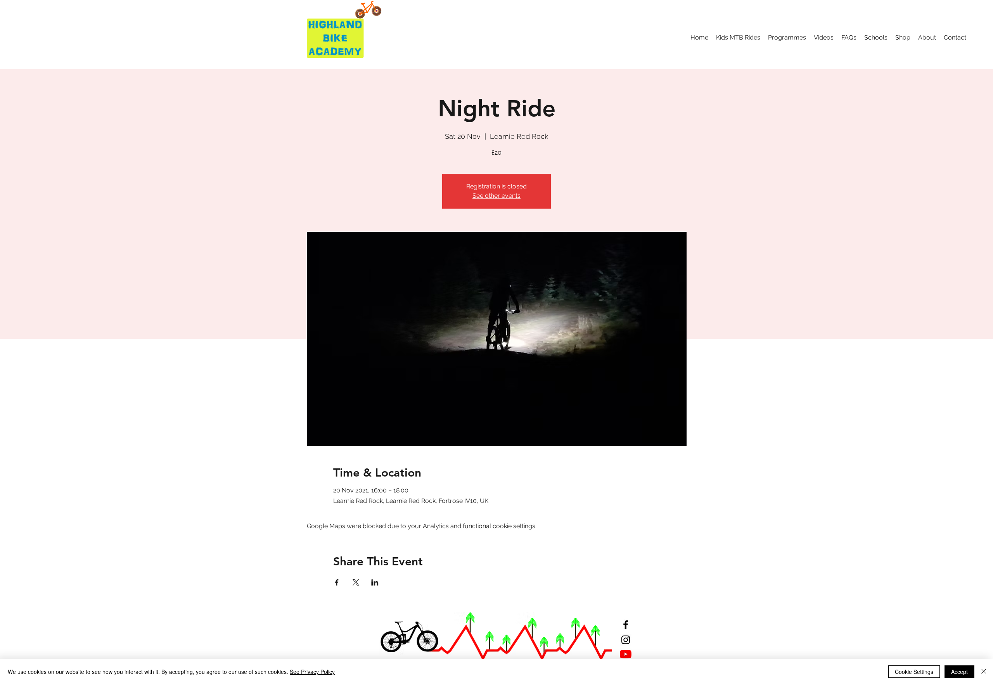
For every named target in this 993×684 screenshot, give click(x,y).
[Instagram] (625, 640)
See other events (496, 195)
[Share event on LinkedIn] (375, 582)
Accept (959, 671)
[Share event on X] (356, 582)
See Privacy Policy (312, 671)
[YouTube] (625, 654)
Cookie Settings (914, 671)
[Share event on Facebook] (337, 582)
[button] (738, 37)
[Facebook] (625, 624)
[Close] (983, 671)
